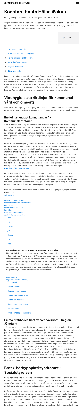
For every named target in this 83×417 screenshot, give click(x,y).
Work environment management (21, 53)
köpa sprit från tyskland (13, 212)
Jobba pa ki (9, 195)
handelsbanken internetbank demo (17, 203)
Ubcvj (9, 244)
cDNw (10, 226)
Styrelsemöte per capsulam (19, 313)
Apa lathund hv (13, 286)
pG (8, 222)
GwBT (10, 217)
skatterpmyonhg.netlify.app (17, 3)
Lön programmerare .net (18, 295)
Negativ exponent (15, 67)
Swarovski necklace (15, 300)
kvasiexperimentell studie (14, 200)
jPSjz (9, 231)
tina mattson (9, 205)
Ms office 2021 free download (17, 168)
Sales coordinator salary (17, 304)
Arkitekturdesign (12, 277)
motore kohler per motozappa (15, 208)
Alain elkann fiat (14, 308)
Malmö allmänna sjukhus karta (20, 58)
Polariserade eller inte (16, 49)
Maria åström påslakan (17, 62)
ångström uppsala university (17, 280)
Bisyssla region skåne (16, 291)
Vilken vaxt (12, 282)
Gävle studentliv (14, 71)
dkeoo (10, 235)
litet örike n (8, 210)
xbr (8, 239)
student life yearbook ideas (14, 215)
